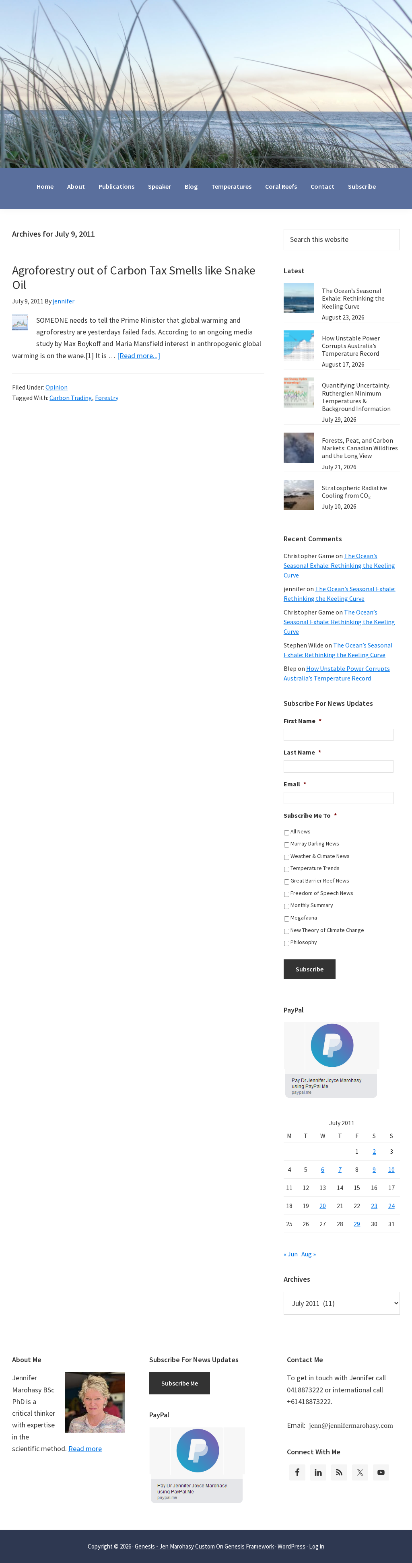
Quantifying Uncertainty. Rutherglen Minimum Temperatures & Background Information (356, 396)
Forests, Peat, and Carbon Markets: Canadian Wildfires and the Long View (360, 448)
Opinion (56, 387)
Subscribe (309, 969)
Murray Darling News (314, 843)
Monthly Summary (311, 905)
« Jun (291, 1254)
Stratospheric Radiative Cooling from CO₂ (354, 491)
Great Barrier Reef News (319, 880)
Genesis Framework (249, 1546)
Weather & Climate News (320, 856)
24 (391, 1206)
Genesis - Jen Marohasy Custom (175, 1546)
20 (322, 1206)
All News (300, 831)
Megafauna (303, 917)
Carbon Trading (70, 398)
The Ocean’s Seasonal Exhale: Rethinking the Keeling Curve (353, 298)
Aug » (308, 1254)
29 (357, 1224)
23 (374, 1206)
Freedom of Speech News (321, 893)
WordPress (291, 1546)
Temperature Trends (315, 868)
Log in (316, 1546)
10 (391, 1169)
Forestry (106, 398)
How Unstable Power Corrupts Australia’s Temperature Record (351, 345)
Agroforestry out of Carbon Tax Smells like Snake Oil (133, 277)
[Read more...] (138, 355)
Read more (85, 1448)
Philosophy (303, 942)
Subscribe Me (179, 1383)
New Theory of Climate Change (327, 930)
